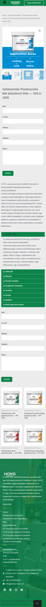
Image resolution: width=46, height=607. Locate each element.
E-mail (5, 117)
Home (4, 15)
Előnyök (8, 276)
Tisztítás (8, 290)
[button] (4, 3)
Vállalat (6, 138)
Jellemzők (9, 272)
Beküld (8, 173)
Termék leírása (11, 234)
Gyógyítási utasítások (14, 286)
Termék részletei (11, 281)
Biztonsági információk (14, 305)
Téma (5, 149)
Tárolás (8, 295)
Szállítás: (8, 300)
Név (4, 106)
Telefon (5, 128)
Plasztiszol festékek (14, 15)
